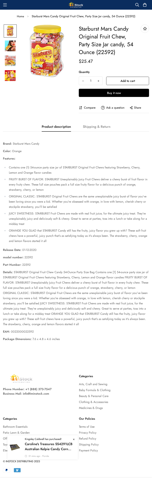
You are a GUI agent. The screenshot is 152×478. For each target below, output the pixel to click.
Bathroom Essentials (15, 427)
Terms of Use (87, 427)
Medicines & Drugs (91, 408)
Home (20, 16)
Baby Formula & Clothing (94, 390)
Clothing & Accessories (93, 402)
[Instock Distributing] (76, 5)
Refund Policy (87, 438)
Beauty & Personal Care (93, 396)
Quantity (84, 72)
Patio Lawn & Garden (16, 432)
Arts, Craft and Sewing (93, 384)
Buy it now (114, 93)
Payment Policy (88, 450)
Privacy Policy (87, 432)
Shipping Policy (89, 444)
